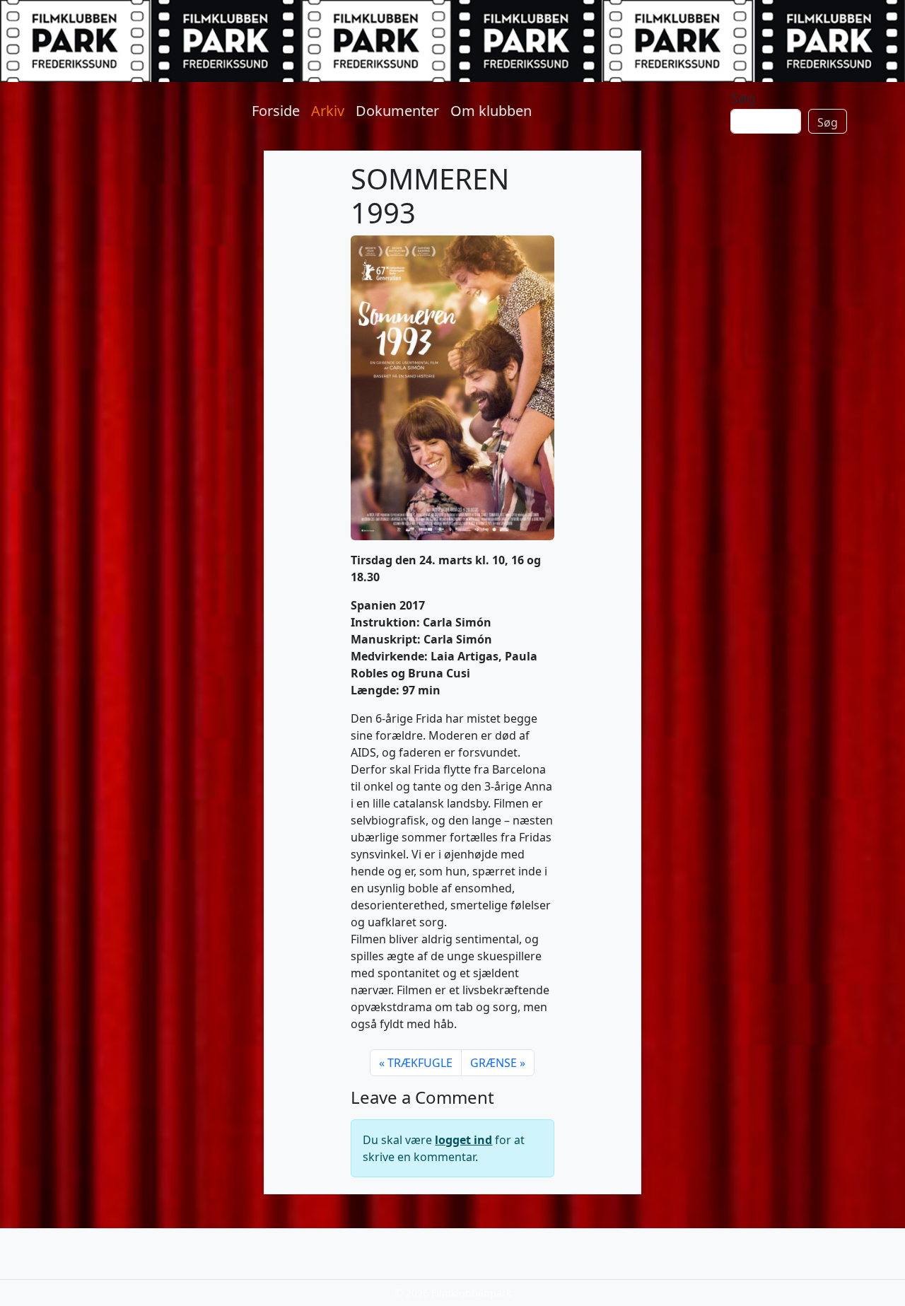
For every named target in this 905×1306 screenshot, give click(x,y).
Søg (742, 97)
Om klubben (491, 110)
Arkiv (327, 110)
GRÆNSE (493, 1063)
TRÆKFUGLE (419, 1063)
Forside (276, 110)
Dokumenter (397, 110)
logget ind (463, 1140)
